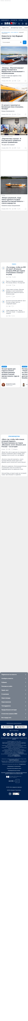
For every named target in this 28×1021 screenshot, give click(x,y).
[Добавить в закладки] (25, 81)
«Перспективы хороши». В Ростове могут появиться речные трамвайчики (11, 140)
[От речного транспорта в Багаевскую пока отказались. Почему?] (14, 93)
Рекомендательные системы (14, 770)
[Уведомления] (22, 24)
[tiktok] (23, 734)
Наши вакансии (6, 702)
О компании (5, 694)
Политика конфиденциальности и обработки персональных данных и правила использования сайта (14, 773)
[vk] (8, 734)
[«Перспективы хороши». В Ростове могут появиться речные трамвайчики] (14, 126)
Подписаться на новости (9, 674)
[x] (19, 734)
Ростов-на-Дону (6, 32)
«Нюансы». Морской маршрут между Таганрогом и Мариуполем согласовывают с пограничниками (13, 70)
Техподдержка (6, 706)
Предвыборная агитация (9, 710)
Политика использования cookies (14, 768)
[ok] (12, 734)
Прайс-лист (5, 690)
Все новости (14, 32)
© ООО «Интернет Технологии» (14, 790)
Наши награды (5, 698)
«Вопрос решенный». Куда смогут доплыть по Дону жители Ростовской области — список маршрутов (13, 200)
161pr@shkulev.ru (22, 764)
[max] (15, 734)
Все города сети (6, 717)
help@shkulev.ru (17, 756)
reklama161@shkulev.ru (14, 760)
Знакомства (14, 20)
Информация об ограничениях (14, 766)
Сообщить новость (7, 678)
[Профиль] (26, 24)
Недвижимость (5, 20)
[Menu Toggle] (2, 24)
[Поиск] (19, 24)
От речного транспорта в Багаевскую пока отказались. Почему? (13, 107)
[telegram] (4, 734)
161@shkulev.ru (20, 752)
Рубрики (4, 682)
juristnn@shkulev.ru (16, 755)
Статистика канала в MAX (9, 713)
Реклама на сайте (6, 686)
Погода (21, 20)
